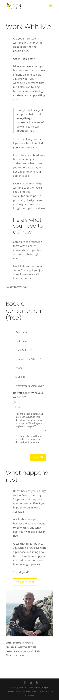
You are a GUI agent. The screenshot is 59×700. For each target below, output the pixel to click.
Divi (37, 687)
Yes (18, 402)
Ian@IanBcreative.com (22, 642)
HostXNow (30, 691)
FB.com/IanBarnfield (26, 647)
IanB (21, 687)
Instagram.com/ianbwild (29, 651)
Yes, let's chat (25, 582)
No (18, 406)
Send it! (38, 457)
